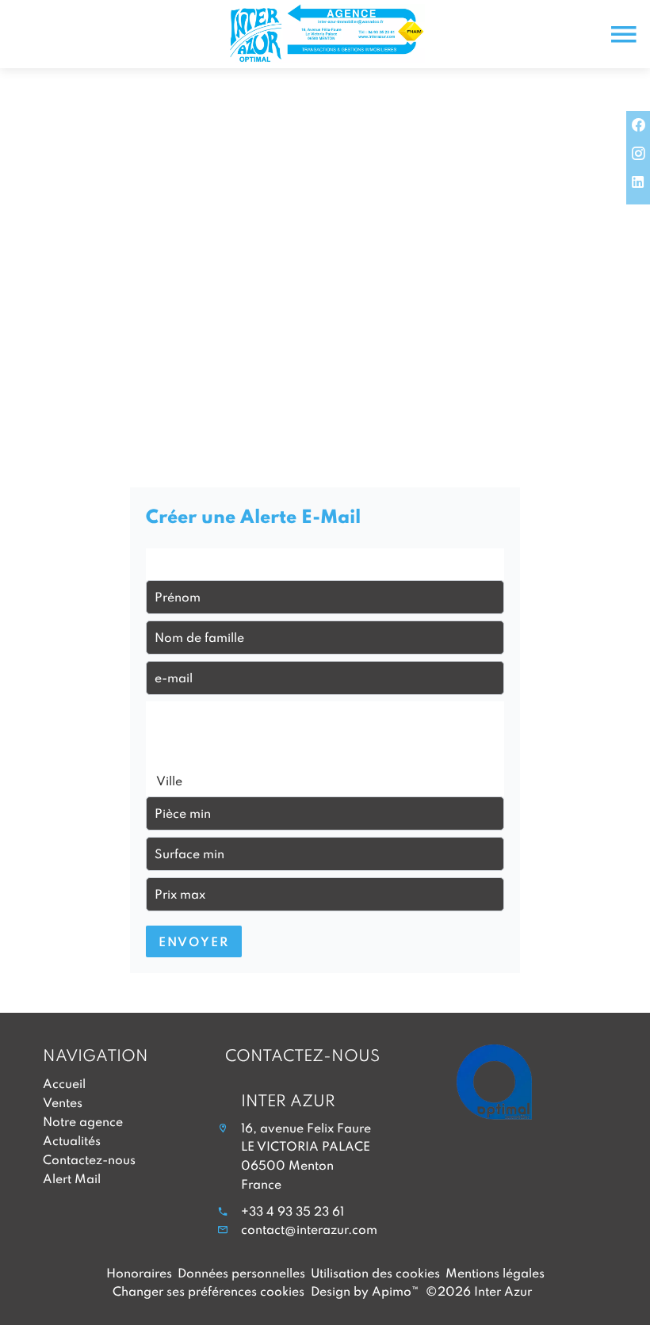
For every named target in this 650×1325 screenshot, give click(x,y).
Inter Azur (288, 1100)
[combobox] (325, 564)
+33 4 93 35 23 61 (292, 1211)
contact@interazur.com (309, 1229)
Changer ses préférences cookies (208, 1291)
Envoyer (194, 941)
